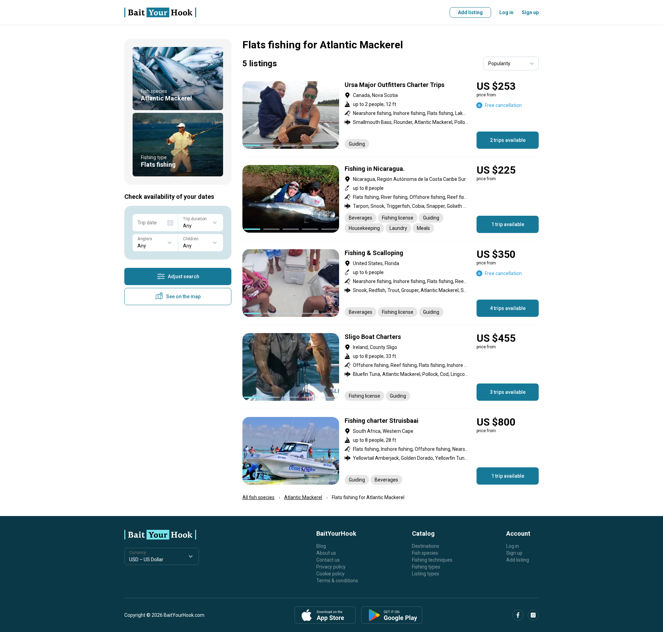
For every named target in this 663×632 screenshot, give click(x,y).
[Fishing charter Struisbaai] (390, 451)
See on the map (183, 296)
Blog (321, 546)
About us (326, 553)
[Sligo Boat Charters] (390, 367)
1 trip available (507, 224)
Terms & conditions (337, 580)
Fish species (425, 553)
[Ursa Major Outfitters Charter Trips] (390, 115)
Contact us (328, 560)
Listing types (425, 573)
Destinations (425, 546)
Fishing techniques (432, 560)
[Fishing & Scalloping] (390, 283)
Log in (506, 12)
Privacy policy (331, 567)
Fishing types (426, 567)
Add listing (470, 12)
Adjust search (183, 276)
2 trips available (508, 140)
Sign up (530, 12)
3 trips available (508, 392)
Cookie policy (330, 573)
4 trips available (508, 308)
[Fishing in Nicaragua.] (390, 199)
